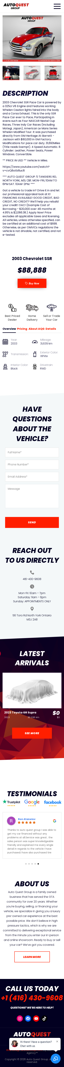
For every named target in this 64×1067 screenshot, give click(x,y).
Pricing (22, 329)
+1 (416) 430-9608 (32, 998)
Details (51, 329)
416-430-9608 (32, 579)
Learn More (32, 957)
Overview (9, 329)
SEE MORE (32, 733)
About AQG (37, 329)
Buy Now (34, 283)
